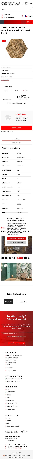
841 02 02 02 (7, 14)
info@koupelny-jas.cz (9, 17)
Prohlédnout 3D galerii (16, 249)
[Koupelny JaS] (16, 4)
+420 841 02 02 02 (20, 444)
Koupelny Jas (18, 448)
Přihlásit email (14, 343)
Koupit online (16, 128)
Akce (7, 389)
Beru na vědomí (16, 336)
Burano (19, 204)
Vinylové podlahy (11, 362)
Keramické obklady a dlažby (14, 355)
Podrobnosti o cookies (12, 381)
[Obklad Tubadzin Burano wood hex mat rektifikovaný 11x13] (16, 48)
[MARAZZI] (23, 301)
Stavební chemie (11, 360)
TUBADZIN (8, 67)
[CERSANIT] (8, 301)
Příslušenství (16, 143)
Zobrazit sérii (16, 276)
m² (26, 90)
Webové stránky (9, 455)
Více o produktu (5, 80)
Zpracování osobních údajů (14, 379)
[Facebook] (22, 16)
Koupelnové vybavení (12, 358)
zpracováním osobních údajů (20, 336)
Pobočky (8, 418)
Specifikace (16, 139)
